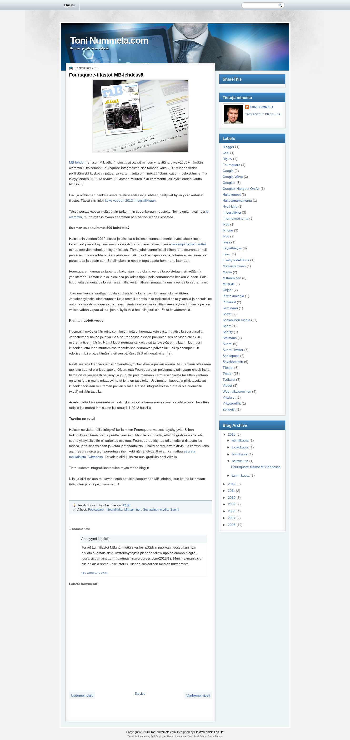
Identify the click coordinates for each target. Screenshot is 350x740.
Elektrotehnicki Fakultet (209, 732)
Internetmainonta (235, 218)
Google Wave (233, 177)
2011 (231, 491)
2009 (231, 504)
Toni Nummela (262, 107)
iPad (226, 224)
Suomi (174, 509)
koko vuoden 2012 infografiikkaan (130, 200)
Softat (227, 314)
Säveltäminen (233, 362)
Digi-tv (227, 159)
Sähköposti (231, 356)
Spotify (228, 332)
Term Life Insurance (138, 736)
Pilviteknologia (233, 296)
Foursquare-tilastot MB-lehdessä (106, 74)
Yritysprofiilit (232, 403)
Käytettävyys (232, 248)
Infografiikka (113, 509)
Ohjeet (228, 290)
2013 (231, 434)
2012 (231, 484)
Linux (227, 254)
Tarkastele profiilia (262, 114)
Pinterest (229, 302)
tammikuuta (241, 475)
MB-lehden (77, 162)
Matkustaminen (234, 266)
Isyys (226, 242)
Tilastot (228, 368)
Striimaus (230, 338)
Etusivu (69, 5)
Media (227, 272)
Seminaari (230, 308)
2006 (231, 525)
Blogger (228, 147)
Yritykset (229, 397)
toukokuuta (240, 447)
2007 (231, 518)
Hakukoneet (232, 194)
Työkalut (229, 379)
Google (228, 171)
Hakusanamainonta (237, 200)
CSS (226, 153)
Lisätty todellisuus (236, 260)
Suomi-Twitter (233, 350)
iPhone (228, 230)
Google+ (229, 183)
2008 (231, 511)
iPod (226, 236)
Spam (227, 326)
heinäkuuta (240, 440)
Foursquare (96, 509)
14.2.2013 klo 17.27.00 (94, 573)
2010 (231, 497)
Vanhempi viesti (198, 695)
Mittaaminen (132, 509)
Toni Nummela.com (109, 40)
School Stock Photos (211, 736)
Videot (227, 385)
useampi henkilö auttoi (189, 244)
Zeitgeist (229, 409)
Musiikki (229, 284)
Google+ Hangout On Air (241, 188)
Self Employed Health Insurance (168, 736)
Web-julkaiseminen (237, 391)
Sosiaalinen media (155, 509)
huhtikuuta (240, 454)
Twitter (228, 373)
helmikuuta (240, 461)
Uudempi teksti (82, 695)
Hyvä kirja (230, 206)
